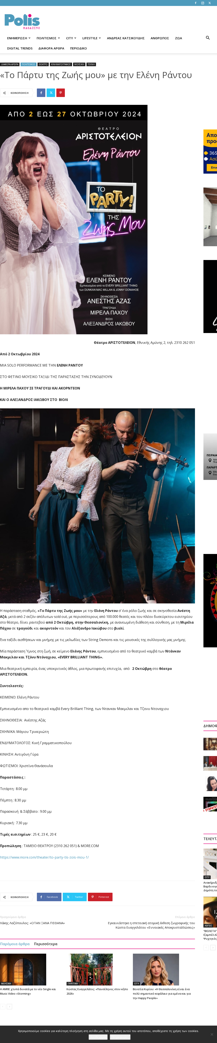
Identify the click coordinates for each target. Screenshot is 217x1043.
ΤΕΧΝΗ (91, 64)
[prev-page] (2, 1006)
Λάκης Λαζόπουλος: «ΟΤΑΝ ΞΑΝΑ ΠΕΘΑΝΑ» (32, 923)
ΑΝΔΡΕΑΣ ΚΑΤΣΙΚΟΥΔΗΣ (126, 38)
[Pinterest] (60, 93)
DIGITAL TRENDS (19, 48)
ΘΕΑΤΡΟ (43, 64)
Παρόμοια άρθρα (15, 943)
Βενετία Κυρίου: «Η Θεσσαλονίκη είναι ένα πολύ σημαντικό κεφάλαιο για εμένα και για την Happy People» (162, 993)
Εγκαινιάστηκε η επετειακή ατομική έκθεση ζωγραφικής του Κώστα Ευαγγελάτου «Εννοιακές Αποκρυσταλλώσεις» (151, 925)
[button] (208, 38)
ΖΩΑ (178, 38)
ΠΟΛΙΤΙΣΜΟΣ (47, 38)
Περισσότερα (45, 943)
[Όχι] (212, 1034)
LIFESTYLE (89, 38)
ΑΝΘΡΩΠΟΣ (160, 38)
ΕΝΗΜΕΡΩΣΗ (17, 38)
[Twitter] (209, 3)
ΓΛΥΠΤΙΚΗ (73, 983)
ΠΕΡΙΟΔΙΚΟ (78, 48)
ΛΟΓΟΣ (208, 925)
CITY (69, 38)
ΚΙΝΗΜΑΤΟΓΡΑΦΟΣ (61, 64)
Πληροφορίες (120, 1037)
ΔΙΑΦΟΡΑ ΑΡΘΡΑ (51, 48)
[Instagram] (202, 3)
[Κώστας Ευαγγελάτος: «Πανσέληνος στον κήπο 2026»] (98, 969)
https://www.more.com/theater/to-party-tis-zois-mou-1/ (44, 857)
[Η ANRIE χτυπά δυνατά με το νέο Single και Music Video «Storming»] (31, 969)
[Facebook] (195, 3)
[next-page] (9, 1006)
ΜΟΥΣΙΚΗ (79, 64)
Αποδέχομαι (98, 1037)
